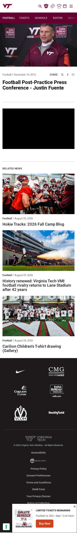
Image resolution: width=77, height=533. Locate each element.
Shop (59, 6)
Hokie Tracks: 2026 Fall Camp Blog (33, 224)
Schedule (41, 17)
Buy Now (46, 524)
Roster (57, 17)
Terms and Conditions (38, 482)
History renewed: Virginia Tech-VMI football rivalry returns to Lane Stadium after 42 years (37, 285)
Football (7, 74)
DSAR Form (38, 489)
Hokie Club (46, 6)
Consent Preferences (38, 475)
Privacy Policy (39, 468)
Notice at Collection (38, 503)
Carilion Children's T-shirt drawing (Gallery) (32, 348)
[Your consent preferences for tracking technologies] (6, 526)
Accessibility (38, 452)
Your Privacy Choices (38, 496)
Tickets (53, 6)
